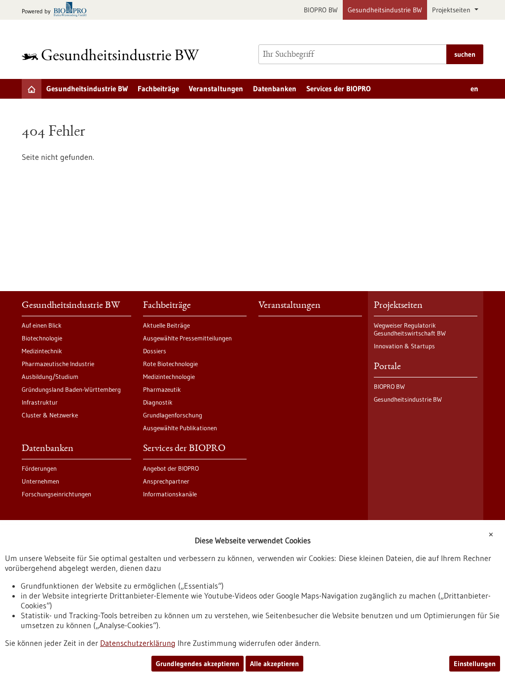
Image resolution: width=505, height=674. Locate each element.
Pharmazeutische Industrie (58, 364)
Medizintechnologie (169, 376)
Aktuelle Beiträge (166, 325)
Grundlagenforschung (172, 415)
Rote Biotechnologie (170, 364)
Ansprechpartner (166, 481)
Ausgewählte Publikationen (180, 428)
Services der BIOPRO (338, 88)
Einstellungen (475, 663)
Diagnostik (158, 402)
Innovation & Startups (404, 346)
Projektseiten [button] (452, 9)
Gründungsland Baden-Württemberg (71, 389)
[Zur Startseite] (113, 54)
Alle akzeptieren (274, 663)
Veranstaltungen (216, 88)
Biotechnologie (42, 338)
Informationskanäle (170, 494)
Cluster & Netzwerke (50, 415)
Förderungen (39, 468)
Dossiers (154, 351)
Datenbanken (274, 88)
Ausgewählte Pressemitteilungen (187, 338)
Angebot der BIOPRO (171, 468)
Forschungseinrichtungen (56, 494)
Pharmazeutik (162, 389)
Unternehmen (40, 481)
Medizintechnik (42, 351)
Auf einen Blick (42, 325)
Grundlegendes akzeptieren (197, 663)
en (474, 88)
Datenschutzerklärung (138, 643)
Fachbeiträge (158, 88)
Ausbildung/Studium (50, 376)
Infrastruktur (40, 402)
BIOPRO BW (321, 9)
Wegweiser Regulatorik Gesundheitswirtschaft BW (410, 329)
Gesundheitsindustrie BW (385, 9)
